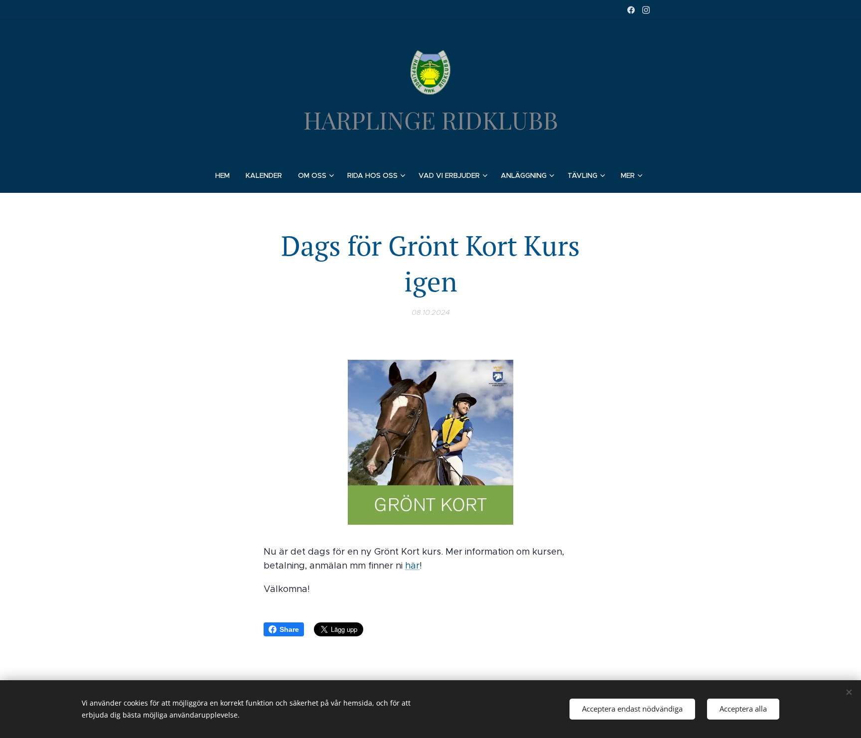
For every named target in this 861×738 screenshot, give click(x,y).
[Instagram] (646, 9)
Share (289, 629)
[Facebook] (631, 9)
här (412, 565)
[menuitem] (226, 175)
